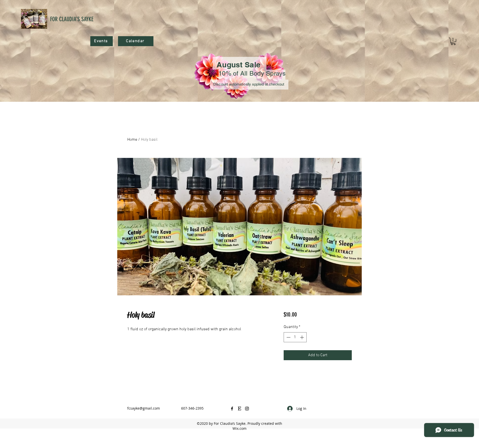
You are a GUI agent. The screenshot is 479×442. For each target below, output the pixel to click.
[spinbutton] (295, 337)
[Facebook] (232, 408)
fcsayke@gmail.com (143, 408)
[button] (453, 41)
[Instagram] (246, 408)
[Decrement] (287, 337)
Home (132, 139)
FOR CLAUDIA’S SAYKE (71, 19)
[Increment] (302, 337)
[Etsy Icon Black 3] (239, 408)
